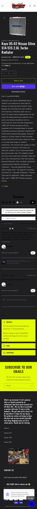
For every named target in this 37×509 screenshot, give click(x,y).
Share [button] (6, 186)
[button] (2, 6)
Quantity (4, 69)
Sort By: (22, 223)
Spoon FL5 (8, 433)
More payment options (18, 91)
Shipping (4, 60)
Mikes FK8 (7, 442)
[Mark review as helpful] (33, 252)
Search (6, 428)
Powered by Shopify (27, 506)
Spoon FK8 (8, 437)
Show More (6, 242)
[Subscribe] (30, 385)
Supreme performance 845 (15, 506)
